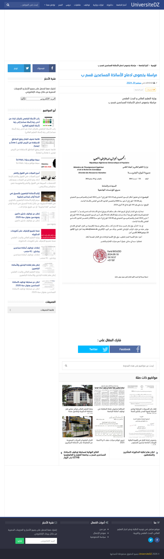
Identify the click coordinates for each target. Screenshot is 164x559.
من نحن (102, 529)
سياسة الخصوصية (98, 536)
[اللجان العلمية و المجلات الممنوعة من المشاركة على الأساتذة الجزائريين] (77, 426)
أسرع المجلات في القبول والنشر (27, 173)
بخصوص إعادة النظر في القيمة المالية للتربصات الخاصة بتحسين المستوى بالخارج (142, 442)
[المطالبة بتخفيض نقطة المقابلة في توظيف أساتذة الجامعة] (109, 395)
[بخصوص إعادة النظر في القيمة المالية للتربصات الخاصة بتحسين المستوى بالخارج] (141, 426)
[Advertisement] (82, 35)
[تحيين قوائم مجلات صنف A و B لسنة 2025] (109, 426)
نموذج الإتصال (99, 533)
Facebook (124, 349)
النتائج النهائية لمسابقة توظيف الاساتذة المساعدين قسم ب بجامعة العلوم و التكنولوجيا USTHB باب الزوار (85, 455)
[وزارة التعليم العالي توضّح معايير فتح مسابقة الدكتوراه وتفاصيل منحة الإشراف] (77, 395)
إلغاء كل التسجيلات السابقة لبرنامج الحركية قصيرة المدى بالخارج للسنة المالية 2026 (143, 411)
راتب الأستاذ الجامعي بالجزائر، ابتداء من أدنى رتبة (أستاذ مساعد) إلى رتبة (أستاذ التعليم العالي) (24, 122)
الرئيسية (153, 65)
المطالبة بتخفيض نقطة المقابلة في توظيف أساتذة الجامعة (111, 410)
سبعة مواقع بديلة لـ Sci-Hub (28, 159)
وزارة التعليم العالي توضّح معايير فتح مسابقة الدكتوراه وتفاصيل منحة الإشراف (79, 411)
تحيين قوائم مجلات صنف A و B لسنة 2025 (110, 441)
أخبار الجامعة (143, 65)
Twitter (93, 349)
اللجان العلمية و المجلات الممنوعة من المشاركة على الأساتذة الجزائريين (79, 441)
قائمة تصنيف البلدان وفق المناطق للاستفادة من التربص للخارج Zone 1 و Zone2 (24, 142)
